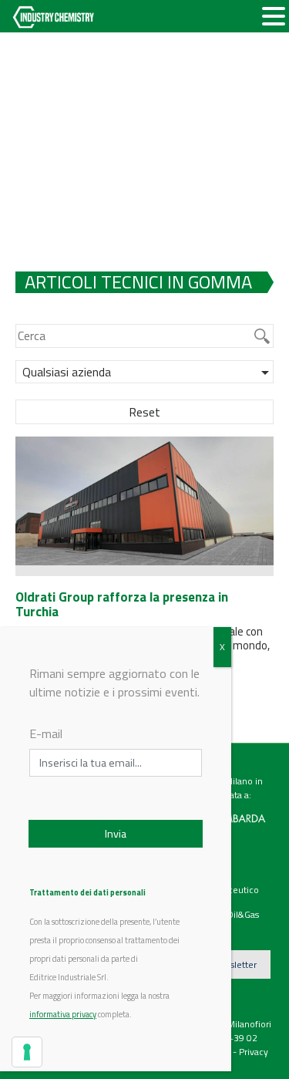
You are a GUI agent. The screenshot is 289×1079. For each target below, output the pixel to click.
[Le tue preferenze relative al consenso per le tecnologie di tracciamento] (27, 1052)
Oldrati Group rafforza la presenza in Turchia (121, 604)
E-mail (45, 733)
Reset (144, 412)
